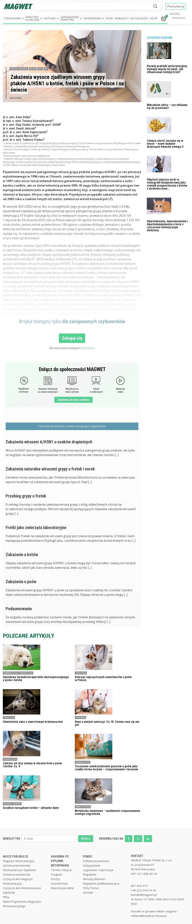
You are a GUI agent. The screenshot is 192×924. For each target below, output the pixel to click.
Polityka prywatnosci (96, 861)
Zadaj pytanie (91, 865)
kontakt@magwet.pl (144, 895)
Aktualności (139, 18)
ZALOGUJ (175, 14)
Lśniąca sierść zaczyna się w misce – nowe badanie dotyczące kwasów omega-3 (165, 143)
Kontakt (88, 892)
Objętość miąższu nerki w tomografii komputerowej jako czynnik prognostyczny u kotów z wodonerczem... (167, 184)
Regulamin (89, 874)
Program (56, 874)
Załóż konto (87, 348)
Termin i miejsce (61, 870)
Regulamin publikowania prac (101, 883)
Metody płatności (94, 879)
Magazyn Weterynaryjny (18, 861)
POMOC (87, 856)
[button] (14, 18)
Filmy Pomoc (91, 888)
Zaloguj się (72, 338)
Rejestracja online (62, 888)
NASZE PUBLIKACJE (15, 856)
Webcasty (122, 18)
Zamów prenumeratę (16, 865)
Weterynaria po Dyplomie (19, 870)
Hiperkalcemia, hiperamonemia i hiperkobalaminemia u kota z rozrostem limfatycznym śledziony (167, 225)
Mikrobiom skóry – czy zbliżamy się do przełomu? (167, 106)
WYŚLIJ (85, 838)
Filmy (109, 18)
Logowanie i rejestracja (98, 870)
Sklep (154, 18)
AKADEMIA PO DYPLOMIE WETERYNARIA (60, 861)
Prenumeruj (175, 6)
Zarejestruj (178, 18)
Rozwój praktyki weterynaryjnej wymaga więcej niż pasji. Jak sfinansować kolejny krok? (167, 69)
